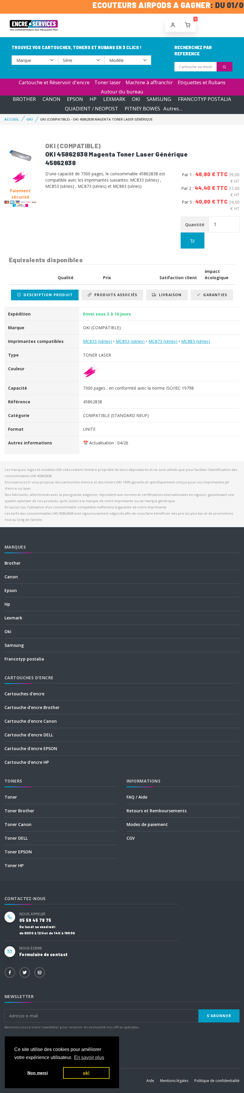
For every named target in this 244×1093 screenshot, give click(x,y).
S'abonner (219, 1015)
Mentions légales (174, 1080)
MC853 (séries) (130, 341)
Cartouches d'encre (24, 694)
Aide (150, 1080)
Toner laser (107, 82)
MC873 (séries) (162, 341)
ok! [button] (86, 1072)
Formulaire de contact (43, 954)
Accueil (11, 119)
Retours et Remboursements (156, 810)
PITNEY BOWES (142, 108)
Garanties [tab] (214, 294)
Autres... (172, 108)
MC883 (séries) (195, 341)
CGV (130, 838)
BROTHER (24, 99)
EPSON (75, 99)
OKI (136, 99)
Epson (10, 590)
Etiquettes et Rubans (202, 82)
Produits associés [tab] (114, 294)
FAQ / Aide (136, 797)
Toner (10, 797)
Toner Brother (19, 810)
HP (93, 99)
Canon (11, 577)
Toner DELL (16, 838)
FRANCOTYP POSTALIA (204, 99)
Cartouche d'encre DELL (28, 735)
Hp (7, 604)
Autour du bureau (122, 91)
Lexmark (13, 618)
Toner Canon (18, 824)
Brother (12, 563)
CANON (51, 99)
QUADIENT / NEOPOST (91, 108)
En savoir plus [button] (89, 1057)
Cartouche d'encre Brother (32, 707)
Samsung (14, 645)
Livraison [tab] (169, 294)
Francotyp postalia (24, 659)
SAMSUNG (159, 99)
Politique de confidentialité (217, 1080)
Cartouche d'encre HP (26, 762)
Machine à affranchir (149, 82)
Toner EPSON (18, 852)
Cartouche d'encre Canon (30, 721)
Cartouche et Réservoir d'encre (54, 82)
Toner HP (14, 865)
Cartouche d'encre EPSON (30, 748)
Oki (7, 631)
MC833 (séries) (97, 341)
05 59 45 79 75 (35, 920)
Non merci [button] (37, 1072)
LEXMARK (114, 99)
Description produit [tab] (47, 294)
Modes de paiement (147, 824)
